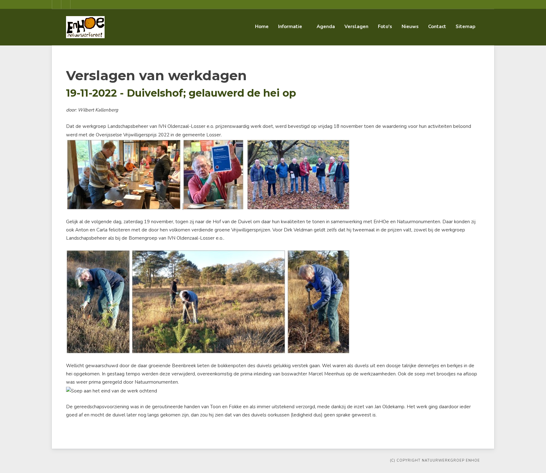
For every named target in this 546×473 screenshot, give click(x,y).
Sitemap (465, 26)
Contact (437, 26)
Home (262, 26)
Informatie (290, 26)
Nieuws (410, 26)
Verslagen (356, 26)
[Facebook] (56, 4)
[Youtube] (65, 4)
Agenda (326, 26)
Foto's (385, 26)
